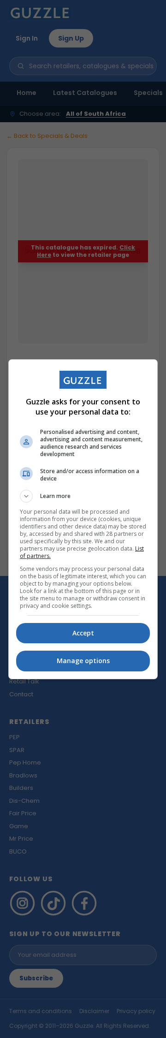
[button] (83, 496)
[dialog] (83, 519)
